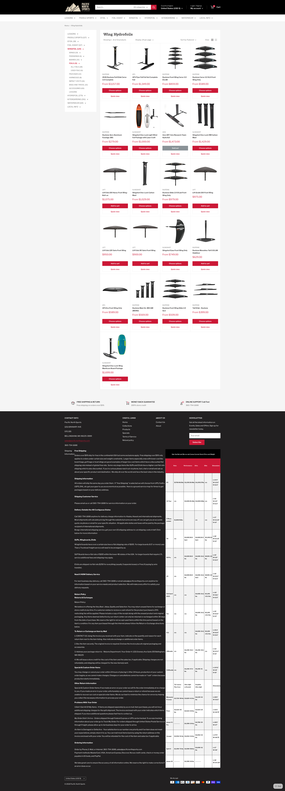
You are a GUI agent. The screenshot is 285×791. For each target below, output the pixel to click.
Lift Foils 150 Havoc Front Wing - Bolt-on (115, 194)
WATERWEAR (187, 18)
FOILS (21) (73, 63)
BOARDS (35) (74, 60)
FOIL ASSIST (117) (75, 45)
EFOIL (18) (71, 41)
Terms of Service (129, 437)
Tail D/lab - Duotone (200, 308)
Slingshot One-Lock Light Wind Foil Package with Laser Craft (144, 136)
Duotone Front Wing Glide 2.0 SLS (174, 309)
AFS (133, 74)
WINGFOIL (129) (74, 49)
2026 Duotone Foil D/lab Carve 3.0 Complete (114, 78)
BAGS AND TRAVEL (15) (78, 85)
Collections (127, 426)
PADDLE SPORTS (86, 18)
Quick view (115, 96)
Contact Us (160, 422)
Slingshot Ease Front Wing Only (174, 250)
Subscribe (197, 442)
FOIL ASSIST (117, 18)
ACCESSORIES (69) (76, 88)
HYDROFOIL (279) (75, 95)
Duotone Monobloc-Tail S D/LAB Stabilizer (205, 251)
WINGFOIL (133, 18)
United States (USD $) (73, 778)
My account (195, 8)
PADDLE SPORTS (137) (77, 38)
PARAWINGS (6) (75, 56)
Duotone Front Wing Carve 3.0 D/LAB (174, 78)
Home (67, 25)
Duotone (105, 74)
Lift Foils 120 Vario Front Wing (114, 250)
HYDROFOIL (150, 18)
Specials (125, 433)
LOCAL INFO (205, 18)
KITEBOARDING (168, 18)
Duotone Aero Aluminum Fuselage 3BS (112, 136)
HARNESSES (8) (75, 78)
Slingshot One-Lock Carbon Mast (143, 194)
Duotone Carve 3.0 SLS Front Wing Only (204, 78)
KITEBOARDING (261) (76, 99)
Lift (103, 190)
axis (164, 132)
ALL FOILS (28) (76, 67)
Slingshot (136, 132)
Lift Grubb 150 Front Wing (202, 193)
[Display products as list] (216, 40)
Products (126, 429)
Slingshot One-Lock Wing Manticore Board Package (112, 367)
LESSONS (69, 18)
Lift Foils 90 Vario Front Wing (143, 250)
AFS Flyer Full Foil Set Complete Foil (145, 78)
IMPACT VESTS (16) (77, 81)
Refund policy (128, 440)
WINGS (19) (73, 53)
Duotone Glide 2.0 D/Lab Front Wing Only (174, 194)
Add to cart (115, 206)
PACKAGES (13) (75, 74)
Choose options (115, 90)
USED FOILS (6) (77, 70)
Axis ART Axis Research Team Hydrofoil (174, 136)
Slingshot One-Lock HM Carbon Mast (205, 136)
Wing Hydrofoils (76, 25)
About (158, 426)
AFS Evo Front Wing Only (112, 308)
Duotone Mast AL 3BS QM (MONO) (142, 309)
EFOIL (103, 18)
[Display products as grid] (212, 40)
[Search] (154, 7)
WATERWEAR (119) (75, 103)
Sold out (175, 148)
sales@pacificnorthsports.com (77, 441)
